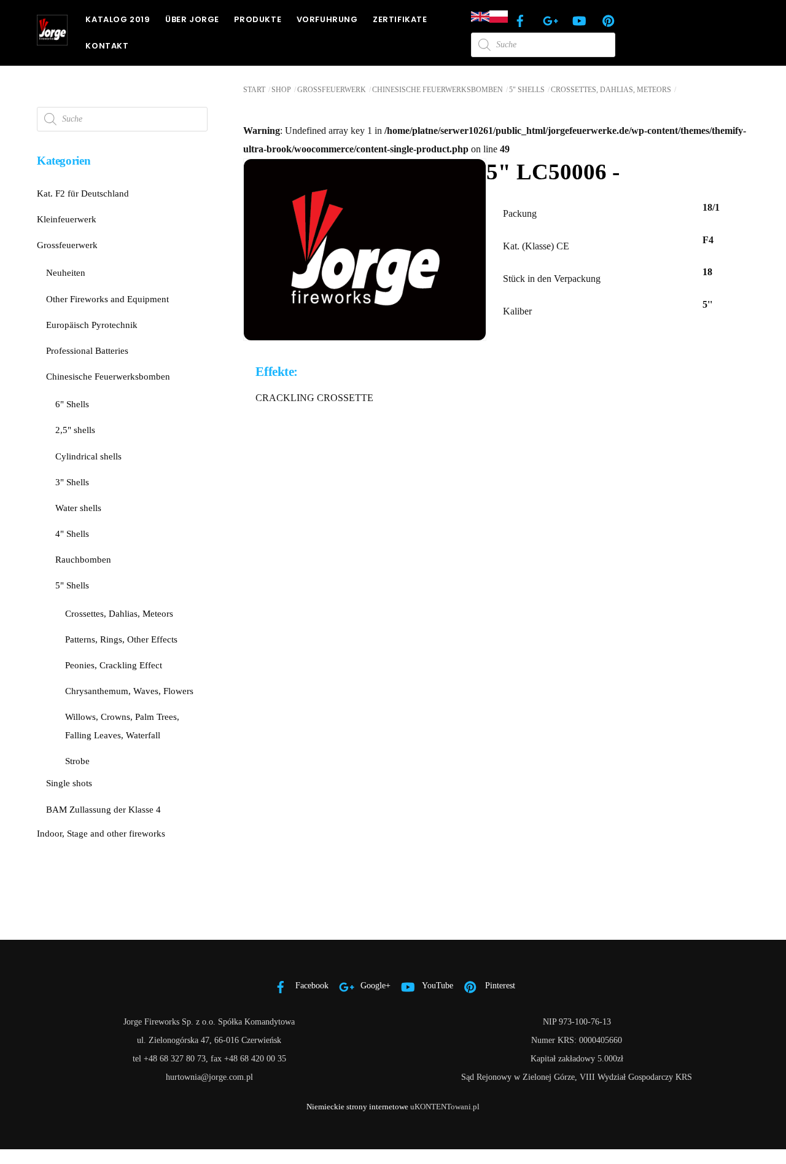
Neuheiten (65, 272)
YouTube (436, 985)
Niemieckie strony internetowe (357, 1106)
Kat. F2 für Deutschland (83, 193)
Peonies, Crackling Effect (113, 665)
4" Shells (72, 533)
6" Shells (72, 404)
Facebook (311, 985)
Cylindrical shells (88, 456)
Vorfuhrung (327, 19)
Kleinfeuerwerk (66, 219)
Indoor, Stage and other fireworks (101, 833)
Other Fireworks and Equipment (107, 299)
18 (707, 272)
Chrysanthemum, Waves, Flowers (129, 691)
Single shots (69, 783)
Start (254, 89)
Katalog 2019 (117, 19)
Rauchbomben (83, 559)
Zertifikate (400, 19)
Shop (281, 89)
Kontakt (106, 46)
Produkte (257, 19)
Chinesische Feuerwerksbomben (437, 89)
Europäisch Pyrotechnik (92, 324)
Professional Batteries (87, 350)
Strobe (77, 761)
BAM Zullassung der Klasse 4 (103, 809)
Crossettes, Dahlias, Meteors (611, 89)
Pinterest (499, 985)
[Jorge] (52, 40)
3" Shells (72, 482)
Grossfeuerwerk (331, 89)
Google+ (374, 985)
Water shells (78, 507)
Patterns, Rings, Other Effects (121, 639)
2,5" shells (75, 429)
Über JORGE (192, 19)
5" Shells (527, 89)
